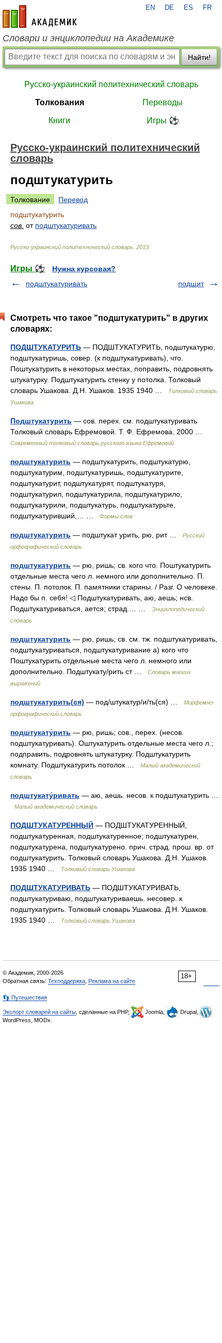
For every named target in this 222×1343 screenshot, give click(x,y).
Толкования (59, 102)
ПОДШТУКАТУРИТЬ (45, 347)
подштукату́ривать (45, 795)
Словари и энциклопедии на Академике (88, 38)
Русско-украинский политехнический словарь (111, 84)
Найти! (199, 57)
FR (207, 7)
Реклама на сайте (111, 981)
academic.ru (40, 16)
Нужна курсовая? (84, 269)
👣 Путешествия (25, 997)
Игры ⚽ (163, 120)
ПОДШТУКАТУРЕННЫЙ (51, 825)
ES (188, 7)
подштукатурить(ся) (47, 702)
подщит (191, 284)
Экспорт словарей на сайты (39, 1012)
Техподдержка (66, 981)
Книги (59, 120)
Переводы (162, 102)
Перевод (73, 199)
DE (169, 7)
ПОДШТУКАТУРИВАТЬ (50, 887)
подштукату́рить (40, 732)
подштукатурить (40, 461)
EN (150, 7)
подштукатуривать (66, 225)
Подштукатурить (41, 421)
